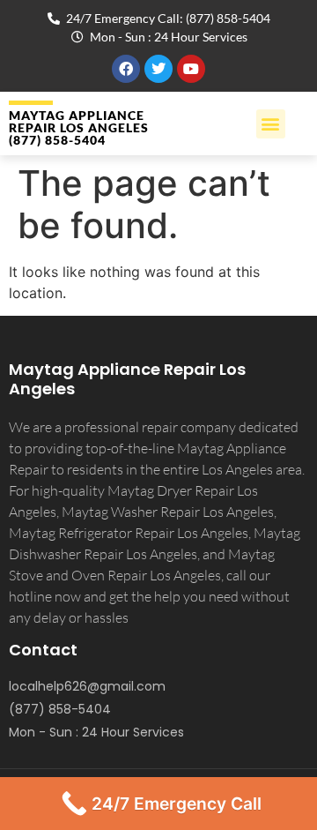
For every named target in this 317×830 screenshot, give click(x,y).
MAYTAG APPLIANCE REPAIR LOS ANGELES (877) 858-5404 (79, 127)
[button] (270, 123)
